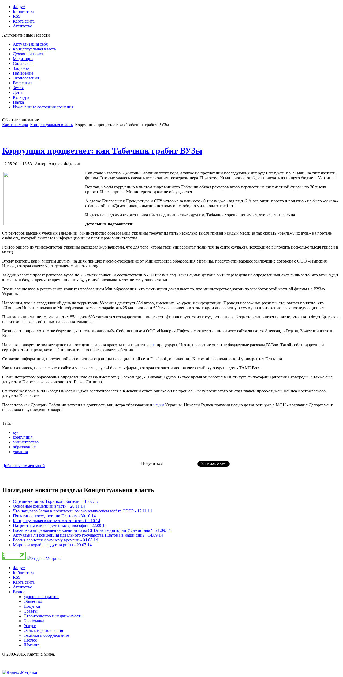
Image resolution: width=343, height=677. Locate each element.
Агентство (22, 587)
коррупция (22, 437)
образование (24, 447)
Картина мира (15, 124)
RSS (17, 577)
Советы (31, 611)
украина (20, 451)
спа (153, 345)
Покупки (32, 606)
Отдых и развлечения (43, 630)
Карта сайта (24, 582)
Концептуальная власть (51, 124)
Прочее (30, 640)
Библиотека (23, 572)
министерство (26, 442)
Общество (33, 601)
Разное (19, 591)
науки (158, 405)
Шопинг (31, 645)
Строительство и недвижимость (53, 616)
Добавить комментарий (23, 465)
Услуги (30, 625)
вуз (15, 432)
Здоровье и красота (41, 596)
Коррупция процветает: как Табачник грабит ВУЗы (102, 150)
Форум (19, 567)
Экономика (34, 620)
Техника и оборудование (46, 635)
